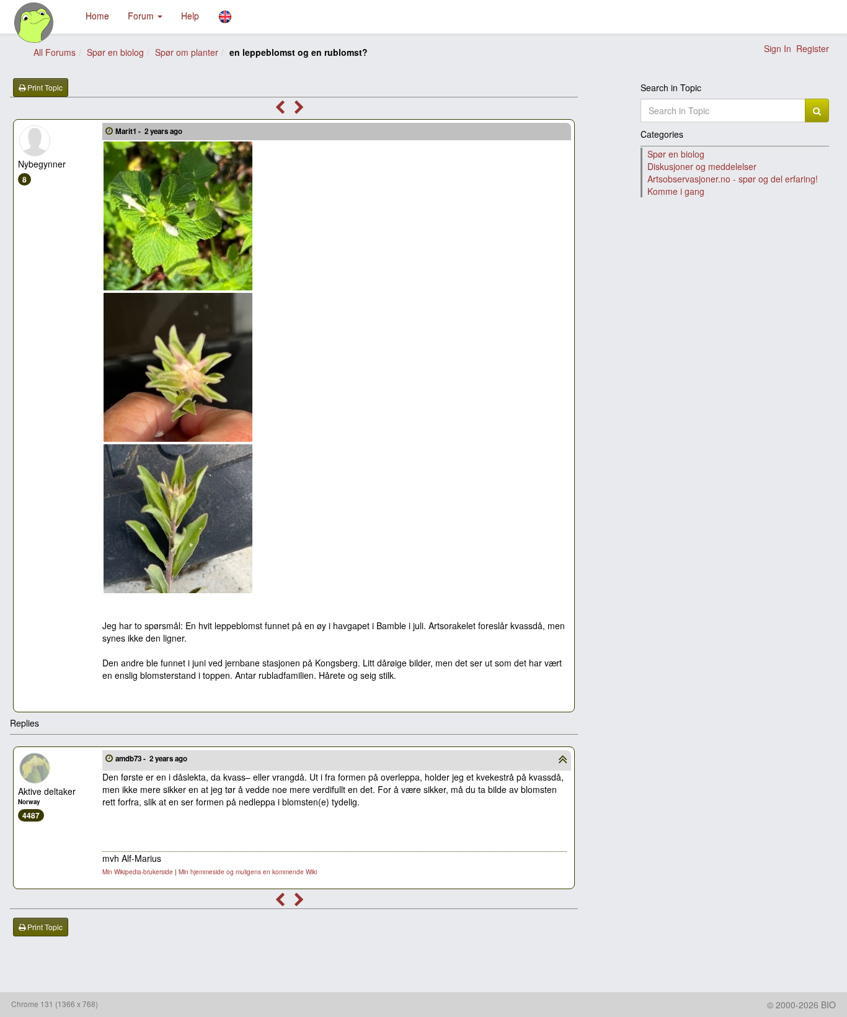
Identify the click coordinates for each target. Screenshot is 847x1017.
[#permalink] (109, 130)
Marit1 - (148, 131)
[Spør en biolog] (34, 22)
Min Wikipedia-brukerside (137, 871)
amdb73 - (151, 758)
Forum (142, 15)
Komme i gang (675, 191)
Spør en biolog (115, 52)
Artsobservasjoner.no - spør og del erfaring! (732, 178)
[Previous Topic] (280, 109)
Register (812, 48)
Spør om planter (186, 52)
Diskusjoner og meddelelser (701, 166)
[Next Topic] (299, 109)
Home (97, 15)
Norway (29, 801)
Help (190, 15)
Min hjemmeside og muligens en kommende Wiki (248, 871)
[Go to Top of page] (562, 761)
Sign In (777, 48)
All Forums (54, 52)
